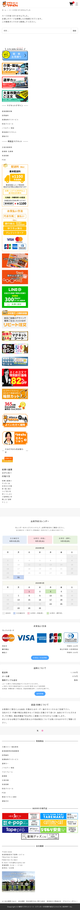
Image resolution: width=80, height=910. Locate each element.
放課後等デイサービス (10, 120)
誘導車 (4, 776)
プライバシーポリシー (70, 901)
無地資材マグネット (9, 132)
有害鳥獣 (5, 156)
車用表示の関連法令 (54, 901)
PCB (4, 160)
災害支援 (5, 780)
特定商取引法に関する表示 (35, 901)
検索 (74, 31)
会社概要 (21, 901)
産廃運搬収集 (7, 111)
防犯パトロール (7, 124)
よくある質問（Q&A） (9, 901)
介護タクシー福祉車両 (10, 747)
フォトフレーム (7, 772)
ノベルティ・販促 (8, 128)
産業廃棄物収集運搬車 (10, 751)
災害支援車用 (7, 147)
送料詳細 (40, 694)
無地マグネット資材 (9, 797)
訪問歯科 (5, 115)
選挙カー (5, 763)
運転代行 (5, 136)
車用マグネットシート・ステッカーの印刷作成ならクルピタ (40, 907)
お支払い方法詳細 (40, 658)
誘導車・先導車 (7, 151)
